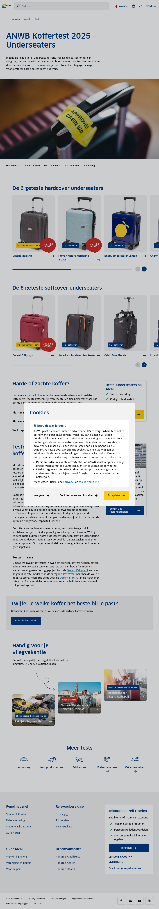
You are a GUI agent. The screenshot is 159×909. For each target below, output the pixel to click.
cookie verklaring (89, 482)
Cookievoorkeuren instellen (76, 495)
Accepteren (114, 495)
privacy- (69, 482)
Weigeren (39, 495)
